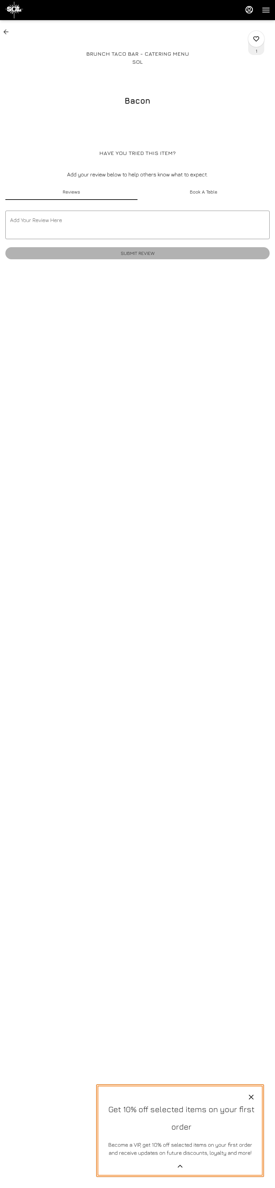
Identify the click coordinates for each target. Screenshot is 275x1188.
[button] (8, 31)
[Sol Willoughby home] (35, 10)
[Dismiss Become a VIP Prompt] (251, 1097)
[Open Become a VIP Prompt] (180, 1166)
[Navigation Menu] (266, 10)
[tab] (71, 192)
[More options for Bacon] (256, 39)
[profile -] (249, 10)
